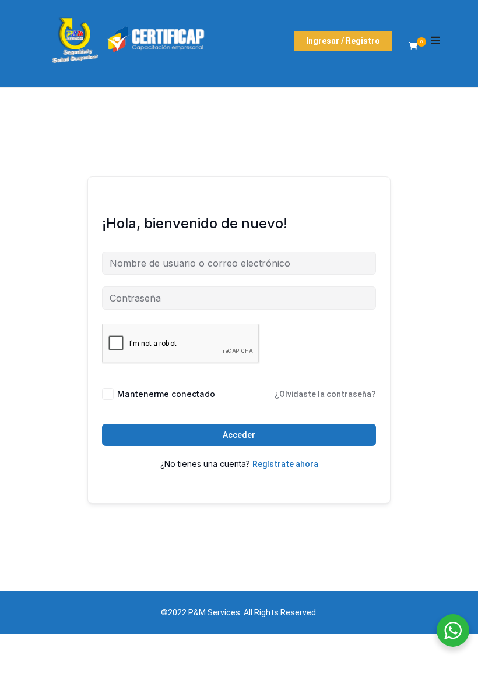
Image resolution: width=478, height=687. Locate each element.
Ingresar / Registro (343, 40)
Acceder (239, 435)
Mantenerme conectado (166, 394)
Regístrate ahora (285, 464)
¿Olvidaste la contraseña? (325, 394)
